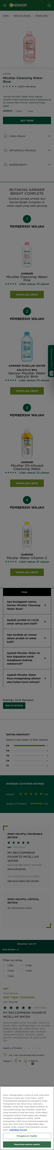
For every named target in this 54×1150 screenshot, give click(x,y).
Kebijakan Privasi (18, 1130)
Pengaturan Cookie (27, 1136)
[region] (27, 1118)
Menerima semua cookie (27, 1144)
